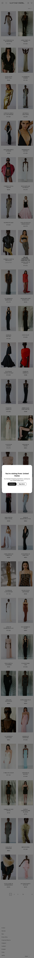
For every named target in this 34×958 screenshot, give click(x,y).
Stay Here (22, 484)
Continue (12, 484)
